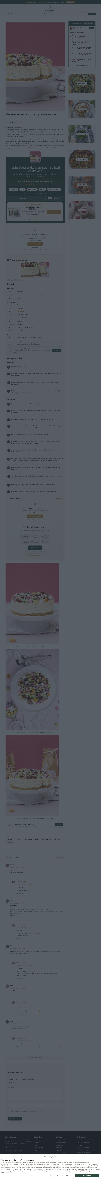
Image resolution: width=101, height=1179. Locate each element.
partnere (12, 1162)
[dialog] (50, 1166)
